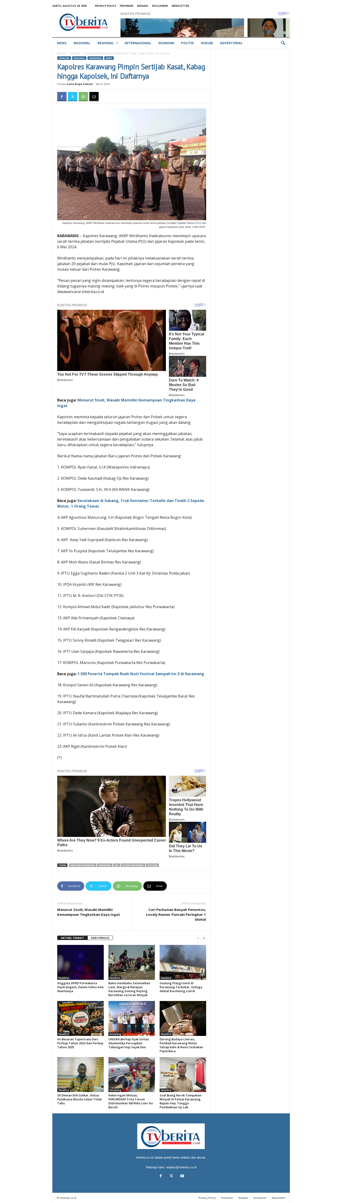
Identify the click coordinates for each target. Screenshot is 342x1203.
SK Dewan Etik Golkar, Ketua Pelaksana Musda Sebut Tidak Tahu (79, 1099)
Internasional (138, 43)
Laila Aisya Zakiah (80, 84)
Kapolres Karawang (82, 865)
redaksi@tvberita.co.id (181, 1167)
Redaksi (142, 5)
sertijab (152, 865)
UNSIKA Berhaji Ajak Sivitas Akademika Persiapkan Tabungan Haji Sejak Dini (128, 1043)
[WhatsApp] (83, 96)
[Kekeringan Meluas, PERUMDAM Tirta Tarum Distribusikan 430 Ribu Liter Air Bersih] (131, 1074)
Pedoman (126, 5)
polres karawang (133, 865)
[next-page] (203, 938)
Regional (105, 43)
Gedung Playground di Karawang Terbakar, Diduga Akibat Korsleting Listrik (181, 987)
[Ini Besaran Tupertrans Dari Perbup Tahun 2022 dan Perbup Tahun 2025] (80, 1018)
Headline (75, 53)
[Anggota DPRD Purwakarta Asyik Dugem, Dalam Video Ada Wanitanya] (80, 962)
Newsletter (180, 5)
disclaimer (160, 5)
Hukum (207, 43)
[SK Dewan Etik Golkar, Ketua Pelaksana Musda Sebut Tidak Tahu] (80, 1074)
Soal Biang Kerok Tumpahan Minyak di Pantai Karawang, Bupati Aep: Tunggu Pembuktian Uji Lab (180, 1101)
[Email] (94, 96)
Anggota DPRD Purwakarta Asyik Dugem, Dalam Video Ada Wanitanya (80, 987)
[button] (283, 43)
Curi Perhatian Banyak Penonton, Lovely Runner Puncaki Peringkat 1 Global (176, 914)
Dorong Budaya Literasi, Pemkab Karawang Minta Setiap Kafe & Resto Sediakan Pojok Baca (181, 1045)
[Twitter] (72, 96)
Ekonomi (166, 43)
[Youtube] (182, 1176)
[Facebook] (62, 96)
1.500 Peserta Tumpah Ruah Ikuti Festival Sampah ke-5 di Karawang (140, 673)
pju (116, 865)
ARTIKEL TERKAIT (72, 938)
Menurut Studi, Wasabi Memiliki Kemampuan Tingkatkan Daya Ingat (88, 912)
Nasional (82, 43)
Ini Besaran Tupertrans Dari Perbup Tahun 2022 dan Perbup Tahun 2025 (80, 1043)
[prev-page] (198, 938)
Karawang (95, 58)
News (62, 43)
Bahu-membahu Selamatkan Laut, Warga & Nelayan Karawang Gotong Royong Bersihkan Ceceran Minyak (129, 989)
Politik (187, 43)
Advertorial (231, 43)
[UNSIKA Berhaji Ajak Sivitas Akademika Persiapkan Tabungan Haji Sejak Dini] (131, 1018)
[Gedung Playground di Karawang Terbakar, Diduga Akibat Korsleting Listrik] (183, 962)
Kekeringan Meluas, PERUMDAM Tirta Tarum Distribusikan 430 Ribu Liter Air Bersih (130, 1101)
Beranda (61, 53)
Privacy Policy (105, 5)
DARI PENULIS (100, 938)
